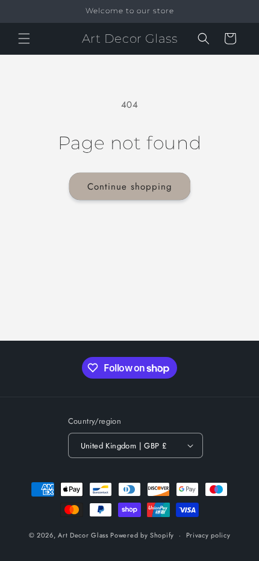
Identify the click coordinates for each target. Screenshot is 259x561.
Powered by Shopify (142, 535)
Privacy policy (208, 535)
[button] (24, 38)
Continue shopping (129, 186)
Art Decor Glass (83, 535)
